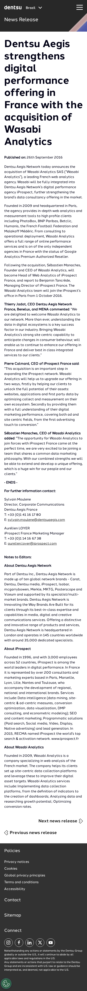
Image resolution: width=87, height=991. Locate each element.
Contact (12, 900)
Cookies (10, 868)
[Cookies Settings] (6, 983)
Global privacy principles (24, 875)
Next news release (58, 821)
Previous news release (33, 833)
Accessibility (14, 889)
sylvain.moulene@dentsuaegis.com (36, 520)
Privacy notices (16, 862)
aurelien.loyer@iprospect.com (32, 543)
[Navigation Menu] (79, 7)
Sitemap (12, 915)
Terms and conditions (21, 882)
